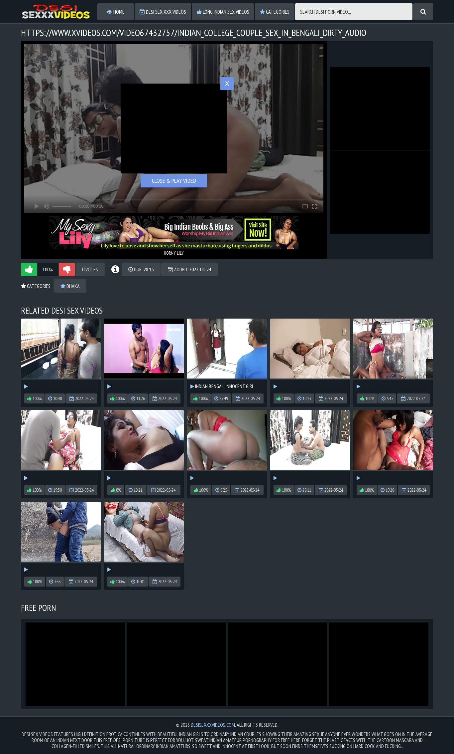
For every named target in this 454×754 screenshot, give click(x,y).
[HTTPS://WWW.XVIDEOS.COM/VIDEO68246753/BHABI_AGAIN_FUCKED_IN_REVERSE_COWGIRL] (227, 446)
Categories (277, 11)
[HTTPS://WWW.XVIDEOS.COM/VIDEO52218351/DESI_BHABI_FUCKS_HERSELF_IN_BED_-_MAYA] (310, 354)
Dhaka (72, 286)
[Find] (423, 11)
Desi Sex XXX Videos (165, 11)
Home (118, 11)
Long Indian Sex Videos (225, 11)
